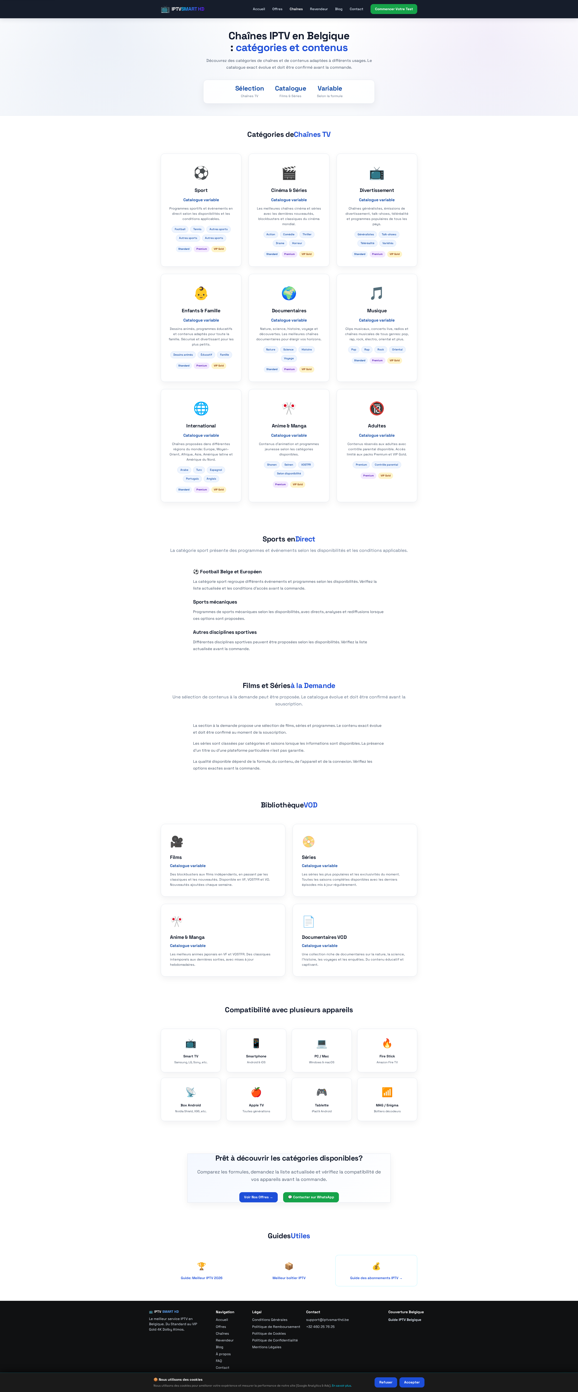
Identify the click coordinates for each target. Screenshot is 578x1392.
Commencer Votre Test (394, 9)
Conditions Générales (269, 1319)
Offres (277, 9)
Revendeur (319, 9)
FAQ (219, 1361)
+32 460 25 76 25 (320, 1326)
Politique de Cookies (269, 1333)
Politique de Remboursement (276, 1326)
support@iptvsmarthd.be (327, 1319)
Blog (339, 9)
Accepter (412, 1382)
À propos (223, 1354)
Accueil (259, 9)
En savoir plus (341, 1385)
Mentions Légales (266, 1347)
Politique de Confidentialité (275, 1340)
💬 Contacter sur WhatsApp (311, 1197)
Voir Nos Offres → (258, 1197)
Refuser (385, 1382)
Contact (356, 9)
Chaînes (296, 9)
